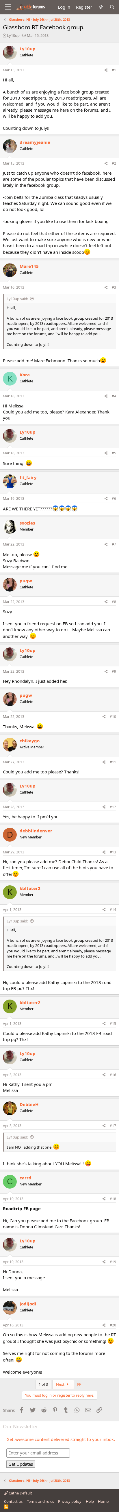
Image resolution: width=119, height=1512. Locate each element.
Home (103, 1501)
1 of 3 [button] (43, 1384)
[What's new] (100, 7)
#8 (114, 601)
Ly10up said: (17, 298)
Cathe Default (20, 1493)
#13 (113, 852)
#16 (113, 1074)
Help (90, 1501)
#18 (113, 1198)
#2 (114, 163)
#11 (113, 762)
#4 (114, 396)
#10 (113, 716)
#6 (114, 498)
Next (60, 1384)
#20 (113, 1325)
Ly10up (13, 35)
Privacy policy (69, 1501)
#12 (113, 806)
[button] (8, 7)
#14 (113, 909)
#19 (113, 1261)
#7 (114, 544)
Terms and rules (40, 1501)
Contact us (13, 1501)
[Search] (112, 7)
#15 (113, 1023)
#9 (114, 671)
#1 (114, 70)
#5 (114, 453)
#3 (114, 287)
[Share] (106, 70)
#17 (113, 1125)
